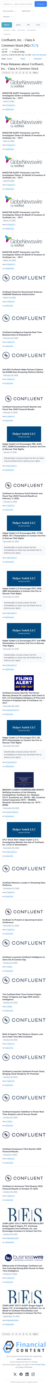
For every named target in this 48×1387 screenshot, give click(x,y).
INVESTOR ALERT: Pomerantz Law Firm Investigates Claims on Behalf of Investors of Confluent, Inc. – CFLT (23, 95)
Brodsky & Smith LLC (12, 812)
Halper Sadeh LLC (12, 466)
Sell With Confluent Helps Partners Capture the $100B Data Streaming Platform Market (22, 370)
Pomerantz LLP (11, 105)
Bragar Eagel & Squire (12, 1238)
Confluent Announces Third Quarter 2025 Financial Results (21, 1150)
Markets (6, 25)
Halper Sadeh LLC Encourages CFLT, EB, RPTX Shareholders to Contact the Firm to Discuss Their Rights (22, 740)
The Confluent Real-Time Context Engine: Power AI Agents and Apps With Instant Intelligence (21, 997)
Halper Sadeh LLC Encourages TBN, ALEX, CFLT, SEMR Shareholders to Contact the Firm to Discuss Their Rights (24, 446)
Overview (7, 30)
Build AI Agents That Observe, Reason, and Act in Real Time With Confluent (22, 1035)
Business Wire (9, 305)
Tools (38, 25)
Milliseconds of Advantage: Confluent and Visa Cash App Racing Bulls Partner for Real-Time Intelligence (23, 1268)
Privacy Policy (40, 1364)
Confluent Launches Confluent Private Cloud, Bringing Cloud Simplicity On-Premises (23, 1072)
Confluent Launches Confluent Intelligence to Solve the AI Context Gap (23, 958)
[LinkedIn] (27, 1374)
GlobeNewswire (9, 109)
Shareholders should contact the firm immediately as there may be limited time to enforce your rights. (23, 550)
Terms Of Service (25, 1367)
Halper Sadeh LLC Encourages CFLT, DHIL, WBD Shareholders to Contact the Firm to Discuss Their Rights (22, 591)
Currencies (21, 30)
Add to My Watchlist (39, 55)
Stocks (18, 25)
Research (38, 58)
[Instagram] (33, 1374)
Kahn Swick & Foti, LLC (13, 710)
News (13, 30)
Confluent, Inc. (10, 301)
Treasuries (7, 34)
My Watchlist (26, 11)
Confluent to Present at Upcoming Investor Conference (22, 921)
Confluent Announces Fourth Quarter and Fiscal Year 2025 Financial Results (21, 408)
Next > (35, 73)
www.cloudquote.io (24, 1359)
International (31, 30)
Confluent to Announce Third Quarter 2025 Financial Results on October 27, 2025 (22, 1187)
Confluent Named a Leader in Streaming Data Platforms (23, 883)
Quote (9, 58)
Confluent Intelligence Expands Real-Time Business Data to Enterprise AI (22, 333)
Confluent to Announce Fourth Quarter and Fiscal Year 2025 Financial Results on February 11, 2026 (22, 496)
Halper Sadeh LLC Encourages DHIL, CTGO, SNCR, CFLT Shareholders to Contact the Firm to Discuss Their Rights (24, 535)
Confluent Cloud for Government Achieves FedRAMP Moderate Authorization (22, 293)
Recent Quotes (8, 11)
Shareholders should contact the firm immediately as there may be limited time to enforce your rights (23, 657)
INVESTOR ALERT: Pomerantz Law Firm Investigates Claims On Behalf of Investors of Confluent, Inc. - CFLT (23, 135)
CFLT (33, 45)
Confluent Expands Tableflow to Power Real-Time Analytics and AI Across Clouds (23, 1112)
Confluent (9, 967)
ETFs (28, 25)
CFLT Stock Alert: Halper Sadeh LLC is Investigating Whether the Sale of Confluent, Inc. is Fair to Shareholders (23, 842)
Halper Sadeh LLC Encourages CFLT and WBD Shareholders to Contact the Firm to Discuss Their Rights (24, 643)
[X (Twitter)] (15, 1374)
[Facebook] (21, 1374)
